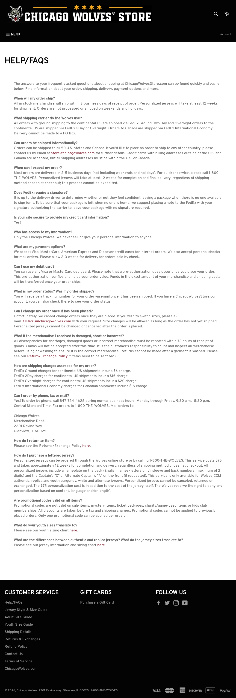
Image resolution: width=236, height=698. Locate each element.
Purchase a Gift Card (97, 602)
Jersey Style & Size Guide (26, 610)
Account (225, 34)
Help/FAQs (14, 602)
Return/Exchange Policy (47, 356)
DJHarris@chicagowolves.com (46, 321)
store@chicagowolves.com (73, 153)
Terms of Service (18, 661)
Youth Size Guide (19, 625)
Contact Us (14, 654)
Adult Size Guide (18, 617)
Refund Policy (16, 647)
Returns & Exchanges (22, 639)
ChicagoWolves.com (21, 669)
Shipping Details (18, 632)
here (86, 446)
